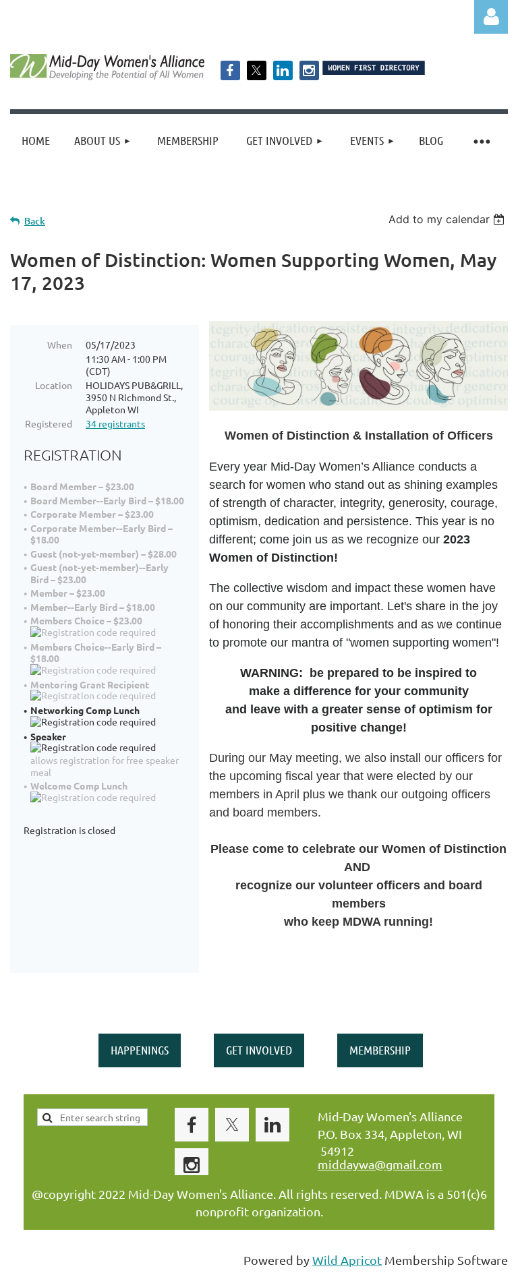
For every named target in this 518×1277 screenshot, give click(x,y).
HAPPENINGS (140, 1049)
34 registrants (115, 423)
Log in (491, 17)
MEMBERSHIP (380, 1049)
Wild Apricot (347, 1260)
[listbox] (448, 219)
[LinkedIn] (283, 70)
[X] (256, 70)
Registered (48, 423)
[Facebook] (230, 70)
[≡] (481, 140)
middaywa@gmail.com (380, 1164)
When (59, 344)
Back (34, 220)
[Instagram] (309, 70)
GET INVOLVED (259, 1049)
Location (53, 385)
